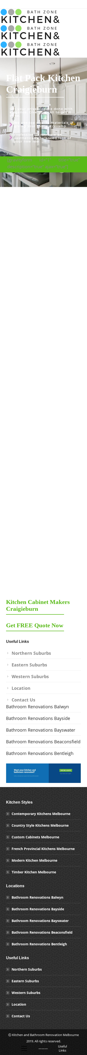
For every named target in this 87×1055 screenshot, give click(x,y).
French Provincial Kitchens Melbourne (43, 848)
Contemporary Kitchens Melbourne (41, 813)
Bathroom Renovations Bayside (38, 718)
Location (21, 688)
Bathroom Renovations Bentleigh (39, 753)
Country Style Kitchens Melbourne (40, 825)
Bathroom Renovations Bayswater (40, 730)
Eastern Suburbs (29, 665)
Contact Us (23, 700)
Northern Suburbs (31, 653)
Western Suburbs (30, 676)
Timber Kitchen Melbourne (34, 872)
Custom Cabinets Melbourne (35, 837)
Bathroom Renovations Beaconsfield (43, 742)
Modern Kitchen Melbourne (34, 860)
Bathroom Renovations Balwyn (38, 706)
